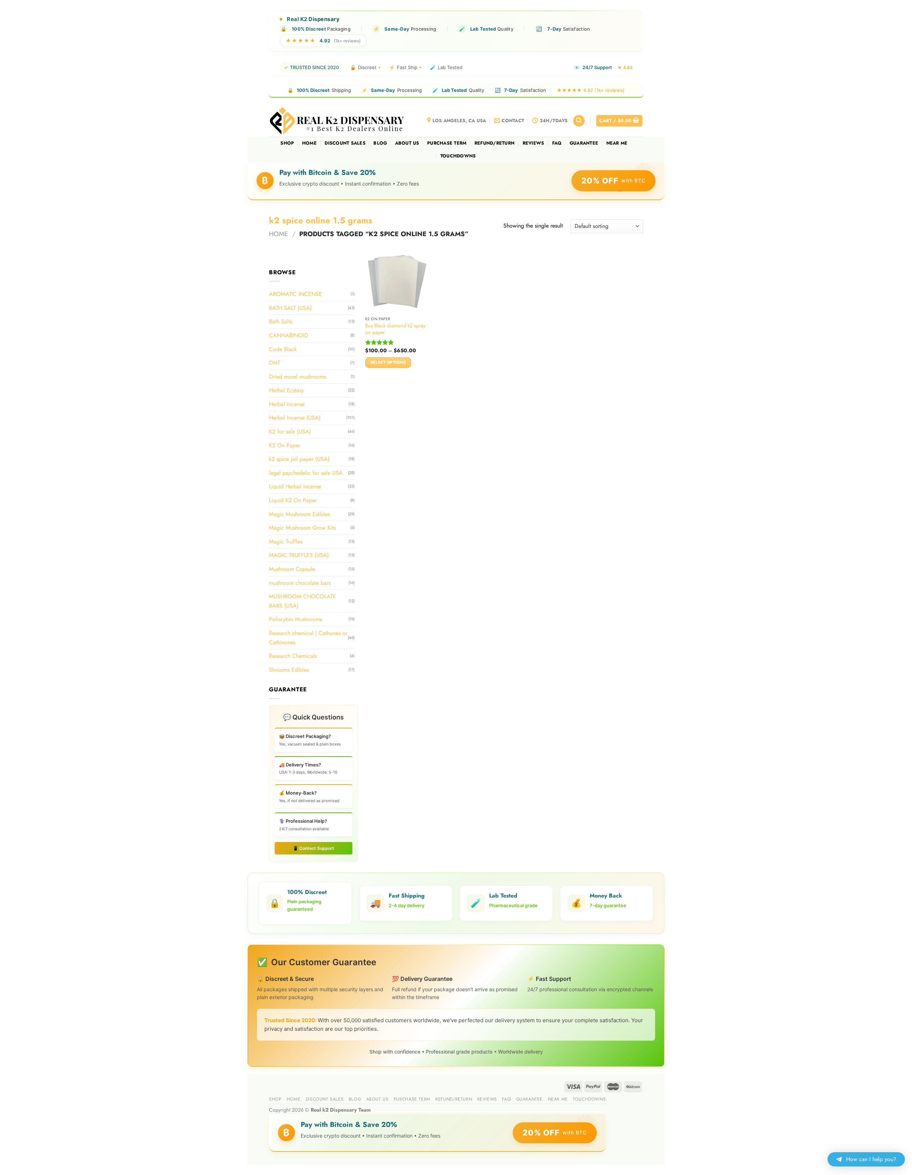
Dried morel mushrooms (297, 377)
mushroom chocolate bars (300, 582)
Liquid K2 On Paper (293, 500)
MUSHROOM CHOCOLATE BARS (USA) (302, 601)
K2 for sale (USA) (290, 431)
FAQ (557, 143)
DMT (274, 363)
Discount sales (345, 143)
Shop (287, 143)
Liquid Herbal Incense (295, 486)
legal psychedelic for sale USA (306, 473)
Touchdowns (458, 155)
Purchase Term (446, 143)
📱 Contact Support (313, 848)
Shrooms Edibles (289, 670)
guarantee (584, 143)
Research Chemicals (293, 656)
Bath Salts (280, 321)
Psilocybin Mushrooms (295, 619)
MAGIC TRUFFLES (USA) (299, 555)
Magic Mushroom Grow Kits (302, 528)
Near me (617, 143)
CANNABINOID (288, 335)
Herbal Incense (287, 404)
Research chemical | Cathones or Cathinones (308, 637)
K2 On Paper (284, 445)
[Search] (579, 121)
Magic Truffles (285, 541)
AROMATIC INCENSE (295, 294)
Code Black (283, 349)
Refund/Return (494, 143)
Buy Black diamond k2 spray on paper (395, 329)
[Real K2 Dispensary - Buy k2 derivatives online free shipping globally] (337, 120)
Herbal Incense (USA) (295, 418)
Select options (388, 362)
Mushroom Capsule (292, 569)
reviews (533, 143)
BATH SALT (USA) (290, 308)
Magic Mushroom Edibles (299, 514)
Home (309, 143)
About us (407, 143)
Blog (380, 143)
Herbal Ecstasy (286, 390)
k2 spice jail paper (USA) (299, 459)
